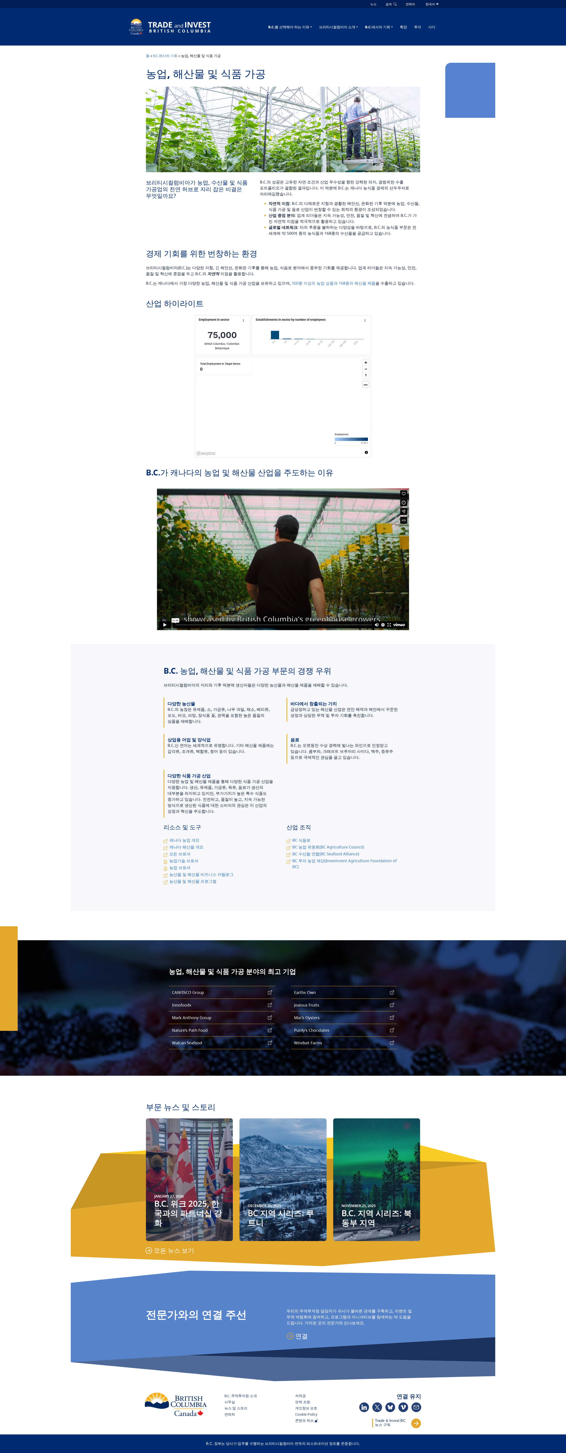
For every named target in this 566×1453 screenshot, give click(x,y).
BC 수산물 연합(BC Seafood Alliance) (325, 853)
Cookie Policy (306, 1414)
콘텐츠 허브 (305, 1420)
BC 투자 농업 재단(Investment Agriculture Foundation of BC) (344, 863)
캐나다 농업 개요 (184, 840)
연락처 (229, 1414)
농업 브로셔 (179, 867)
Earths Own (305, 992)
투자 (417, 27)
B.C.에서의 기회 (377, 27)
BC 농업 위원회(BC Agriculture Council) (328, 847)
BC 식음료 (301, 840)
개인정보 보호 (306, 1408)
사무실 (229, 1402)
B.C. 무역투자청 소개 (240, 1395)
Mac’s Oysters (307, 1017)
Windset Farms (308, 1042)
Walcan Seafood (187, 1042)
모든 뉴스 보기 (174, 1250)
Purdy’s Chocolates (311, 1030)
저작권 (300, 1395)
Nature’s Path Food (190, 1030)
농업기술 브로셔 (183, 860)
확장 (403, 27)
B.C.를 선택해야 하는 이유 (288, 27)
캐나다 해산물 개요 (186, 847)
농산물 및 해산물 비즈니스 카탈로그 (201, 874)
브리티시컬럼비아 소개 (337, 27)
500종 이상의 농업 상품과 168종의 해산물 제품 (333, 283)
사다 (431, 27)
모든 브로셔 (179, 853)
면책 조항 (302, 1402)
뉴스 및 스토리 (235, 1408)
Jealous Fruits (306, 1005)
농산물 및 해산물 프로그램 (192, 881)
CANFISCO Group (188, 992)
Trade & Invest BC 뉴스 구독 (390, 1423)
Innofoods (181, 1005)
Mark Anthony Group (191, 1017)
